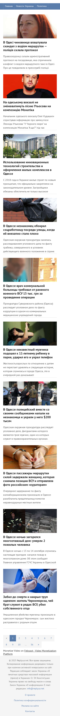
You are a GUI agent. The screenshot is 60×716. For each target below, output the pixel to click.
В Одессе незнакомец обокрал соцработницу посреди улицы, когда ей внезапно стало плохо (29, 230)
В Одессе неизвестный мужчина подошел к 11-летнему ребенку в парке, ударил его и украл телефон (28, 354)
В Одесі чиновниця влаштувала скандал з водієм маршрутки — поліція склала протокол (25, 46)
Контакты (30, 711)
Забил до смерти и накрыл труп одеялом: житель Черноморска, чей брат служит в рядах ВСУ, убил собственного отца (28, 603)
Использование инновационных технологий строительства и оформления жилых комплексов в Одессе (27, 168)
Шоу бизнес (10, 12)
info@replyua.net (35, 688)
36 (32, 644)
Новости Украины (25, 6)
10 (19, 644)
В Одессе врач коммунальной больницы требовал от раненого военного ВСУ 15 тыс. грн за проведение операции (26, 292)
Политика (42, 6)
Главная (9, 6)
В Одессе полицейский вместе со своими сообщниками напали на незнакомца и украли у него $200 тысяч (27, 415)
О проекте (30, 695)
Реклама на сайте (30, 706)
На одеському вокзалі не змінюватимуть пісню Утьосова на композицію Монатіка (27, 106)
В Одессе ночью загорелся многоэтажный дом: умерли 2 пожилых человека (24, 541)
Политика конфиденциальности (30, 700)
